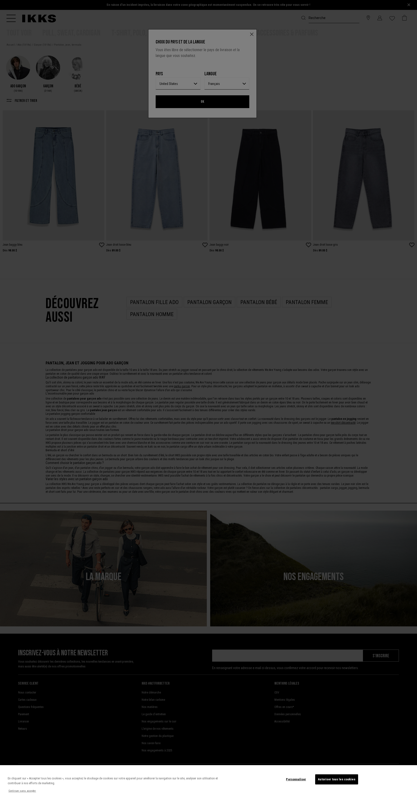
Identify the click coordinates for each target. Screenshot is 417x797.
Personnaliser (296, 779)
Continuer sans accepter (22, 790)
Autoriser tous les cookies (336, 779)
